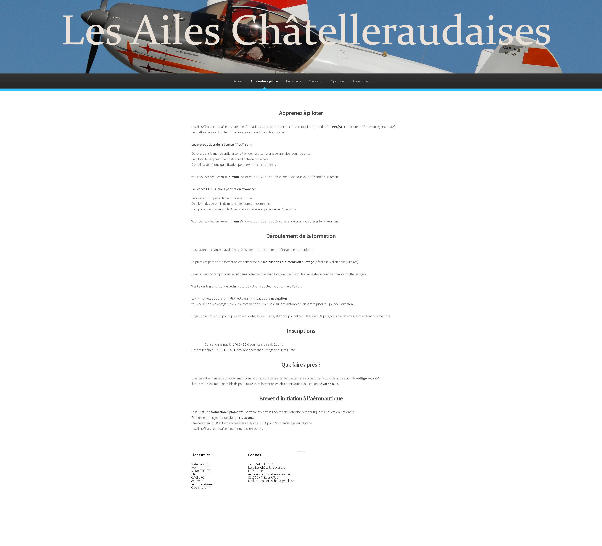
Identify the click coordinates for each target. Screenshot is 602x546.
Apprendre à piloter (265, 81)
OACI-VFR (197, 477)
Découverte (293, 81)
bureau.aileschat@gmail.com (275, 481)
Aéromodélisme (201, 484)
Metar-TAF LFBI (201, 471)
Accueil (238, 81)
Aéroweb (197, 481)
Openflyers (338, 81)
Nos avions (316, 81)
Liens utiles (360, 81)
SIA (193, 474)
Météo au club (200, 464)
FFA (193, 467)
